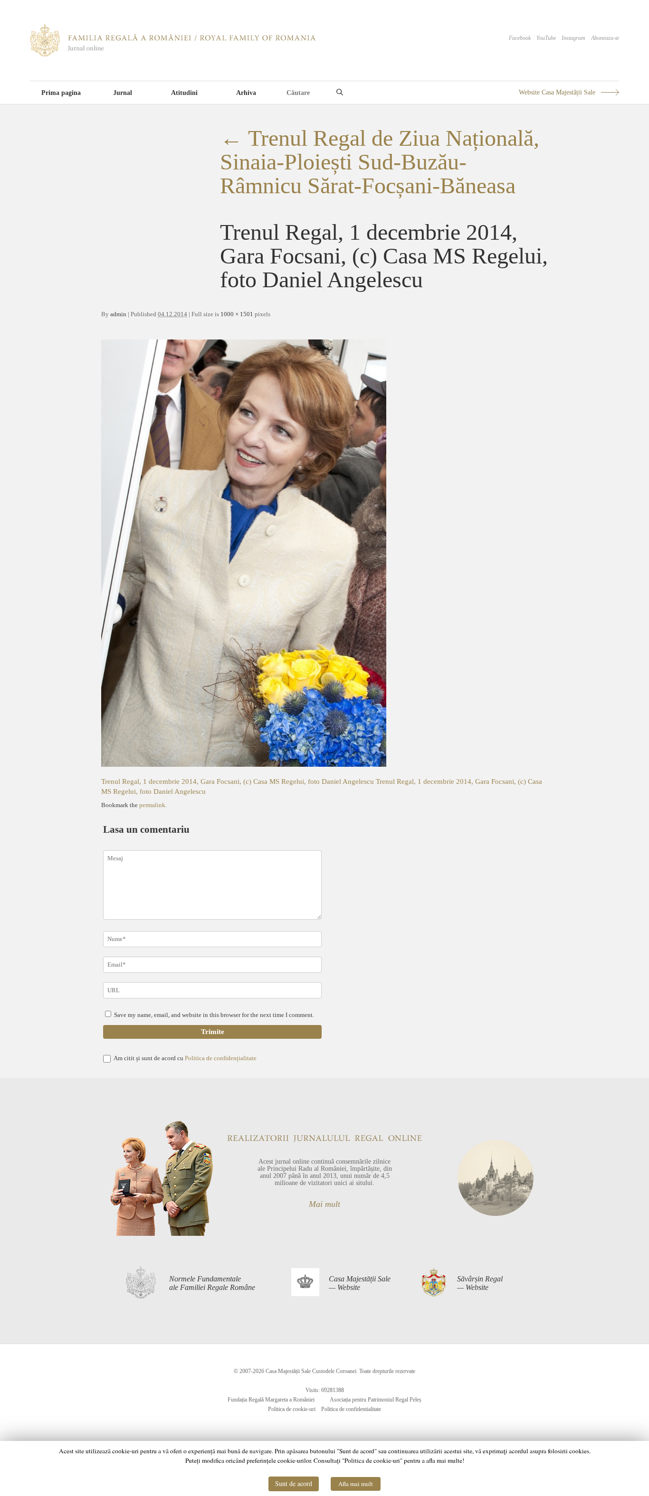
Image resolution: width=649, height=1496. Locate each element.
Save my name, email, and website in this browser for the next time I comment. (214, 1014)
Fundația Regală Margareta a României (271, 1399)
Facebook (520, 38)
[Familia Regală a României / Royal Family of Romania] (172, 54)
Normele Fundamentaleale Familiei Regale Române (212, 1283)
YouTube (546, 38)
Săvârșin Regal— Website (480, 1283)
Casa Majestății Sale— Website (360, 1283)
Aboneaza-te (605, 38)
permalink (152, 805)
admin (118, 314)
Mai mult (324, 1204)
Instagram (573, 38)
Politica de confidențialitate (221, 1058)
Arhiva (246, 92)
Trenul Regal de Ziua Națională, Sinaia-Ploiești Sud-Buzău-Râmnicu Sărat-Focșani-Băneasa (379, 161)
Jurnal (122, 92)
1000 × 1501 (236, 314)
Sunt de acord (293, 1483)
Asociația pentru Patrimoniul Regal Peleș (375, 1399)
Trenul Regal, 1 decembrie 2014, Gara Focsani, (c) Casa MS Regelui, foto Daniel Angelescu (238, 781)
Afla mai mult (355, 1483)
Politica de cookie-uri (291, 1409)
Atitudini (184, 92)
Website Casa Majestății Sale (557, 92)
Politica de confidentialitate (351, 1409)
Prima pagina (61, 92)
